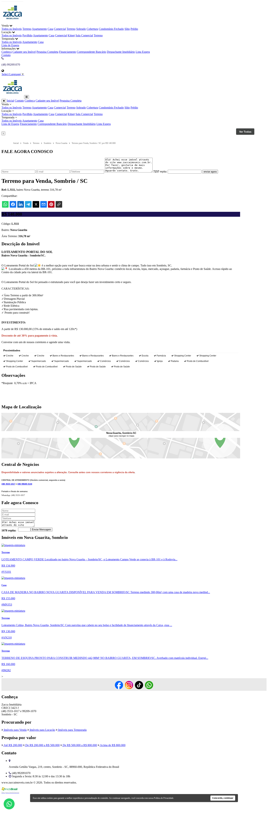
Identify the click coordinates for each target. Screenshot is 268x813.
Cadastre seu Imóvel (24, 51)
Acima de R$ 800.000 (112, 745)
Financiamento (67, 51)
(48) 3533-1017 (8, 484)
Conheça (6, 51)
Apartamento (39, 28)
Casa (50, 28)
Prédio (134, 28)
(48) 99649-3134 (24, 484)
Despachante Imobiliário (121, 51)
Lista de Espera (10, 45)
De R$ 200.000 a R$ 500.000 (42, 745)
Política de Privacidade (163, 798)
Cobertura (92, 28)
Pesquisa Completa (47, 51)
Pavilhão (27, 35)
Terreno (26, 28)
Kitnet (71, 35)
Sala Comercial (84, 35)
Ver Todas (245, 131)
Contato (6, 55)
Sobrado (81, 28)
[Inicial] (12, 22)
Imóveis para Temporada (72, 729)
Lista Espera (143, 51)
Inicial (10, 100)
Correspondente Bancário (91, 51)
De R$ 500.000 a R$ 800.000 (79, 745)
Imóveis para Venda (15, 729)
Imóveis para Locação (42, 729)
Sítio (127, 28)
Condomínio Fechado (111, 28)
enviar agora (210, 171)
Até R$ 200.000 (12, 745)
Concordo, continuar (222, 798)
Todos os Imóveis (11, 28)
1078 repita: (8, 530)
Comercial (60, 28)
